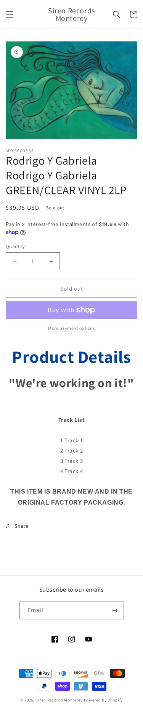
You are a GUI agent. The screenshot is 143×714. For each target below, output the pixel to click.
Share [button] (21, 525)
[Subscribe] (115, 610)
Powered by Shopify (103, 700)
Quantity (15, 246)
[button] (9, 14)
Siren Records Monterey (58, 700)
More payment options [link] (71, 328)
